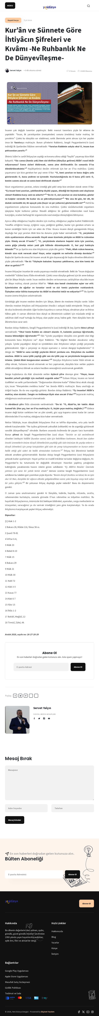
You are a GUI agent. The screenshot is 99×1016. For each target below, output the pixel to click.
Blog (53, 936)
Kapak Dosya (13, 20)
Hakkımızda (57, 931)
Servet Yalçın (42, 708)
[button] (10, 5)
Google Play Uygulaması (16, 970)
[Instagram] (92, 1011)
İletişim (55, 953)
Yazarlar (55, 942)
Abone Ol (78, 667)
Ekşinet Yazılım (47, 1011)
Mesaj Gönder (14, 820)
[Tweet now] (83, 1011)
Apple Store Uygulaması (16, 976)
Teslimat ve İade (13, 993)
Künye (54, 948)
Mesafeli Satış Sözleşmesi (17, 982)
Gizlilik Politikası (13, 987)
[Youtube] (87, 1011)
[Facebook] (78, 1011)
